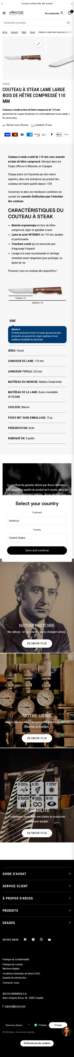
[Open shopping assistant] (66, 1031)
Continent (37, 512)
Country (37, 529)
